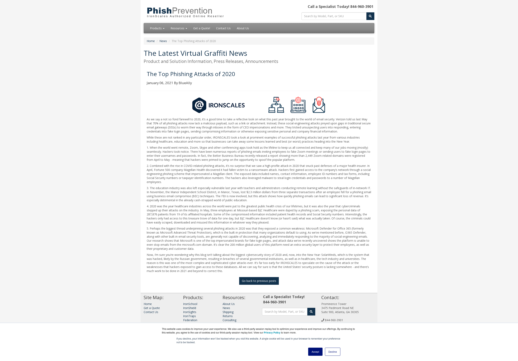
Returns (228, 316)
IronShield (189, 308)
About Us (243, 28)
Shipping (228, 312)
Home (151, 41)
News (163, 41)
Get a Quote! (201, 28)
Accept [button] (315, 351)
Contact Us (223, 28)
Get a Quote (152, 308)
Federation (190, 320)
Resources (178, 28)
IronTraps (189, 316)
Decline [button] (332, 351)
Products (156, 28)
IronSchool (190, 304)
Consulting (229, 320)
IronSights (189, 312)
